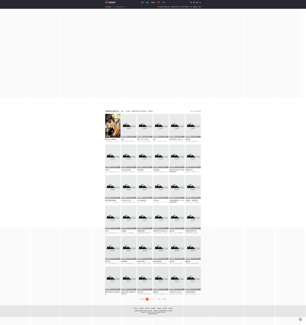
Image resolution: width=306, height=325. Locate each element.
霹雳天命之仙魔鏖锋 (110, 139)
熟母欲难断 (140, 169)
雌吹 (154, 139)
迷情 (122, 139)
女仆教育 (128, 111)
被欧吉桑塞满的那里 (110, 200)
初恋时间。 (151, 111)
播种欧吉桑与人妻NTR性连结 (139, 111)
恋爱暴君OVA (189, 169)
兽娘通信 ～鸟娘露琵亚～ (192, 200)
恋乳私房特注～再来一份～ (176, 139)
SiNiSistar (156, 200)
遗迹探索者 (156, 169)
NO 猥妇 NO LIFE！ (126, 200)
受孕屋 (107, 169)
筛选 (122, 111)
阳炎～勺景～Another (143, 139)
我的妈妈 (188, 139)
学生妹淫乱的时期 (126, 169)
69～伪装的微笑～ (142, 200)
